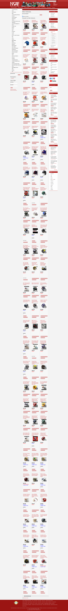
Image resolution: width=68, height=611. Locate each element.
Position (52, 189)
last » (30, 596)
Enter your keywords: (25, 13)
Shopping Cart (55, 4)
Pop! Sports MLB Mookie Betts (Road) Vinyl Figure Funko (53, 166)
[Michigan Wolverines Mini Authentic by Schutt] (35, 134)
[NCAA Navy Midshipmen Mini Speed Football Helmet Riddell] (43, 270)
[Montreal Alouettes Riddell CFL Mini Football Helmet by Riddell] (26, 406)
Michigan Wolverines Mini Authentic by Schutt (35, 127)
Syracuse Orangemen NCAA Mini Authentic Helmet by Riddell (35, 556)
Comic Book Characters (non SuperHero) (16, 22)
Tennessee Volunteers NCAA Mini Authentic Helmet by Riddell (26, 495)
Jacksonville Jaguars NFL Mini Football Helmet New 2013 (26, 382)
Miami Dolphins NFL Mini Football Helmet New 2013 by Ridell (26, 434)
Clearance (53, 7)
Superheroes (38, 7)
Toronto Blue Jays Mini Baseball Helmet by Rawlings (26, 38)
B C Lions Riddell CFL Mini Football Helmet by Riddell (43, 382)
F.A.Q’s (33, 600)
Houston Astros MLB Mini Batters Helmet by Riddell (26, 321)
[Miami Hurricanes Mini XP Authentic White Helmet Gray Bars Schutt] (26, 134)
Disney (13, 28)
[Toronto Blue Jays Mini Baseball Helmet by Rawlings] (26, 45)
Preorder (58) (52, 16)
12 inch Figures (33, 7)
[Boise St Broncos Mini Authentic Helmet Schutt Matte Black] (26, 369)
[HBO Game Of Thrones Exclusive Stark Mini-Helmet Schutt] (43, 328)
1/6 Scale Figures (14, 17)
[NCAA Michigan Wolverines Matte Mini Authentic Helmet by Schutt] (43, 253)
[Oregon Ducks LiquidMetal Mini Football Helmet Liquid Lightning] (35, 369)
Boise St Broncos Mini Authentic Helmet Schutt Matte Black (26, 362)
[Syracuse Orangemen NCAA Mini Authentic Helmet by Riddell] (35, 563)
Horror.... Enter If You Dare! (15, 35)
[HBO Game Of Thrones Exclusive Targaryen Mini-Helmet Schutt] (35, 328)
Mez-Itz (13, 39)
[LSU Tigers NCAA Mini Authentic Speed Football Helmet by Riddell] (26, 117)
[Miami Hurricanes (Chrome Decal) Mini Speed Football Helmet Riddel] (43, 117)
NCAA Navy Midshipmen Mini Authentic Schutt (34, 226)
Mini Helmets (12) (53, 45)
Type (51, 176)
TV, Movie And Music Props (16, 61)
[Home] (14, 6)
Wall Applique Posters (15, 67)
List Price (52, 182)
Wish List (54, 2)
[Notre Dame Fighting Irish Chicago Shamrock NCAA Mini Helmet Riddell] (26, 461)
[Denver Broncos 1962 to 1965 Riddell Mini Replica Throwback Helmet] (26, 195)
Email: (51, 87)
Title (51, 175)
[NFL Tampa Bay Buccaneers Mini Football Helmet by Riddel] (26, 270)
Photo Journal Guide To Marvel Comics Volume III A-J (54, 113)
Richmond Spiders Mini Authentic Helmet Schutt (43, 284)
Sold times (52, 183)
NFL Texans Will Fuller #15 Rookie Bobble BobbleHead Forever (54, 104)
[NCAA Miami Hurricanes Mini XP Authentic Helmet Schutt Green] (43, 195)
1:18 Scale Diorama (14, 9)
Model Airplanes (14, 45)
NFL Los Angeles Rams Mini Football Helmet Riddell (26, 21)
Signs (12, 13)
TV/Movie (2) (52, 46)
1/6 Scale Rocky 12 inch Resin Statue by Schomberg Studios (53, 126)
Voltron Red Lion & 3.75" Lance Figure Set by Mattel (54, 140)
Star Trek (13, 57)
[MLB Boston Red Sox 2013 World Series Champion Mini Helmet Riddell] (35, 154)
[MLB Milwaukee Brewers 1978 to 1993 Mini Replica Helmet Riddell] (26, 175)
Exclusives (13, 31)
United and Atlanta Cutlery (15, 63)
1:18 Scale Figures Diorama (16, 14)
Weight (52, 185)
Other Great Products (15, 50)
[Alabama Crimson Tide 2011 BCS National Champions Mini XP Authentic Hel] (35, 79)
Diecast (13, 27)
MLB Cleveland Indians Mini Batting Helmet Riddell (35, 168)
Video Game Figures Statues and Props (16, 66)
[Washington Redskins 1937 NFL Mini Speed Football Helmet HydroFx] (43, 369)
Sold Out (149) (53, 13)
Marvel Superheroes (25, 603)
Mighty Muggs (14, 40)
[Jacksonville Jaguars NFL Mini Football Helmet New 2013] (26, 389)
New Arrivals (49, 7)
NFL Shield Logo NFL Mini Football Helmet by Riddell (26, 284)
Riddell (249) (52, 23)
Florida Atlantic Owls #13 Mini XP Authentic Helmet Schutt (26, 301)
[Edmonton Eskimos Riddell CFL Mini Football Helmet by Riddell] (43, 406)
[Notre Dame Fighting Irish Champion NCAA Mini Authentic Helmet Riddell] (35, 522)
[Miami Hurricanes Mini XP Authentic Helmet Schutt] (35, 117)
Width (51, 186)
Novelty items (14, 49)
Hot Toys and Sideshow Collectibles (27, 604)
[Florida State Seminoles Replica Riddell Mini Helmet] (35, 28)
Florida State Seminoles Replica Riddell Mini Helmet (35, 21)
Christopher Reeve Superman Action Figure (37, 604)
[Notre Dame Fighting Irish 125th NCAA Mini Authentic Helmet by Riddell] (43, 461)
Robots (13, 53)
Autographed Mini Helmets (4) (53, 43)
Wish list (13, 78)
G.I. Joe (13, 32)
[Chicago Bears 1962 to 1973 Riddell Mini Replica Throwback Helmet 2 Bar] (43, 79)
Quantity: (33, 84)
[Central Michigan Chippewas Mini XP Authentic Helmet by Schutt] (43, 28)
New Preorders (44, 7)
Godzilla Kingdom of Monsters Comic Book (49, 603)
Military (13, 41)
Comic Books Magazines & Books (16, 24)
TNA (12, 71)
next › (28, 596)
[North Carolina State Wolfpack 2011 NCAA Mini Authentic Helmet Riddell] (43, 502)
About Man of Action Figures (27, 600)
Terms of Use (43, 600)
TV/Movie (13, 62)
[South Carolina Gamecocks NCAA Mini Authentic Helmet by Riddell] (43, 563)
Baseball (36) (52, 56)
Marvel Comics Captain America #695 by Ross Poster (54, 100)
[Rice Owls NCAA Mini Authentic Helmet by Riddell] (43, 522)
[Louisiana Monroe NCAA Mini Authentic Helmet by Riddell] (26, 522)
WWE (12, 68)
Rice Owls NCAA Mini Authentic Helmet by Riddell (43, 515)
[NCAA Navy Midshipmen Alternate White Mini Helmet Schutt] (35, 195)
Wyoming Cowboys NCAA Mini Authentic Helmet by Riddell (26, 536)
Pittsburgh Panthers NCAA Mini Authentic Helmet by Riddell (35, 474)
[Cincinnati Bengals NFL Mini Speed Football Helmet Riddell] (43, 45)
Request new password (13, 90)
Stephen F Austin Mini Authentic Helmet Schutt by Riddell (43, 301)
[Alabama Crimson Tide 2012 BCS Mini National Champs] (26, 79)
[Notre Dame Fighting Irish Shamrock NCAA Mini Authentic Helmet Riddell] (35, 461)
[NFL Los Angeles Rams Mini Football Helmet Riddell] (26, 28)
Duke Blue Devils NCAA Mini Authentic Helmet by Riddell (43, 536)
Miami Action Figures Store (54, 604)
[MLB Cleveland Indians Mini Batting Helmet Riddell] (35, 175)
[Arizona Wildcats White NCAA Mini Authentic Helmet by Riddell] (35, 502)
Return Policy (39, 600)
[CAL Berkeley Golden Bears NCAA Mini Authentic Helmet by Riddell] (26, 563)
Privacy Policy (35, 600)
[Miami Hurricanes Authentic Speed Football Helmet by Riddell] (43, 134)
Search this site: (12, 73)
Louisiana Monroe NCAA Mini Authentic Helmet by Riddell (26, 515)
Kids (12, 36)
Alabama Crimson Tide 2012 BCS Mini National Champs (26, 72)
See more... (55, 116)
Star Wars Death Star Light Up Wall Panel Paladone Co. (53, 148)
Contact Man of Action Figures (49, 600)
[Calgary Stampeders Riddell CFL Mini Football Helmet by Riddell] (35, 406)
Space (13, 54)
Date (54, 179)
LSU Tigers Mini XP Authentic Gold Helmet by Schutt (43, 93)
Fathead (31, 603)
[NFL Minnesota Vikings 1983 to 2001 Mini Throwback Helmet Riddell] (26, 253)
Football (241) (53, 55)
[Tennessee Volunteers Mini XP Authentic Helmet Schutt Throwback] (26, 62)
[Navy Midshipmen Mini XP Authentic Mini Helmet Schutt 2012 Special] (26, 154)
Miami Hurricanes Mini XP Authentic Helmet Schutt (35, 110)
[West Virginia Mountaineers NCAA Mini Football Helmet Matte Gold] (35, 389)
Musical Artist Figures (15, 48)
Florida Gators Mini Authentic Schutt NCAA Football (35, 93)
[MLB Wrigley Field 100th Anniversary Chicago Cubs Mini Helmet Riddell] (43, 154)
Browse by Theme (26, 7)
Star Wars (13, 58)
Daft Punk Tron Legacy (41, 603)
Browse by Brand (20, 7)
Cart (50, 19)
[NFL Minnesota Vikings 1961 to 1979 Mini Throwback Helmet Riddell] (35, 253)
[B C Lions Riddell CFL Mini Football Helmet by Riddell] (43, 389)
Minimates (13, 44)
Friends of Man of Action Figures (46, 604)
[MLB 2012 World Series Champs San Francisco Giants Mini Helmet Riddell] (43, 175)
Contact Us (55, 5)
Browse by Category (14, 7)
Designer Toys (14, 26)
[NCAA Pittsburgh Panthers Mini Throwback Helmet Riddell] (35, 270)
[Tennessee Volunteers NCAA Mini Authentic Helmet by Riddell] (26, 502)
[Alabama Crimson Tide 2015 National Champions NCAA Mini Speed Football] (43, 62)
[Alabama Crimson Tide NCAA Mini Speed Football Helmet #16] (35, 62)
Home (23, 600)
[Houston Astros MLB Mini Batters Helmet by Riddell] (26, 328)
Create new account (13, 89)
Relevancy (52, 173)
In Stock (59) (52, 14)
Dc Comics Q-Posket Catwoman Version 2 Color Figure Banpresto (54, 96)
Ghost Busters (14, 12)
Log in (54, 3)
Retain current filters (26, 16)
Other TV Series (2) (53, 58)
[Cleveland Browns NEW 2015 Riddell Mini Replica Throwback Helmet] (35, 45)
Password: (12, 84)
